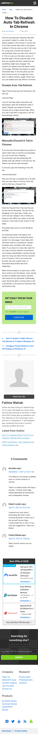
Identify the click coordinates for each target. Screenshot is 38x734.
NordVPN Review (9, 701)
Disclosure (6, 731)
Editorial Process (9, 680)
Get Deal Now (25, 581)
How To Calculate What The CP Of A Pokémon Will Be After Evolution (17, 436)
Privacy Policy (21, 731)
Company (7, 671)
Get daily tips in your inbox (18, 300)
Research (24, 671)
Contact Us (7, 689)
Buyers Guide (24, 677)
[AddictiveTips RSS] (25, 721)
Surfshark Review (9, 704)
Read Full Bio (19, 397)
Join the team (8, 686)
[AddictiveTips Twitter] (13, 721)
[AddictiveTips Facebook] (7, 721)
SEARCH (19, 657)
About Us (6, 677)
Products (7, 695)
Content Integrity (9, 683)
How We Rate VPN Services (18, 622)
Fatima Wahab (10, 31)
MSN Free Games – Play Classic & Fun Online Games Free (18, 443)
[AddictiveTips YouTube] (19, 721)
